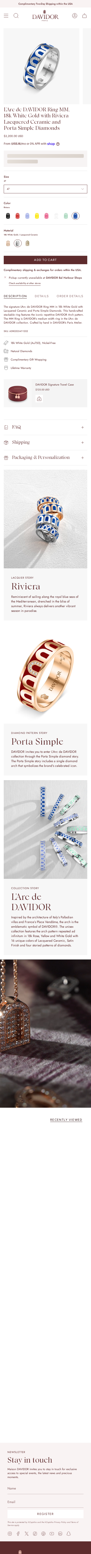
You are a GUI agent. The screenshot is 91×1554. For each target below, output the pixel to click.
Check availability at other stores (25, 283)
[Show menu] (6, 16)
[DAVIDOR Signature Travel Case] (18, 393)
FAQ (16, 427)
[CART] (84, 16)
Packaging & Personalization (41, 457)
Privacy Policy (60, 1522)
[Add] (39, 398)
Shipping (21, 442)
